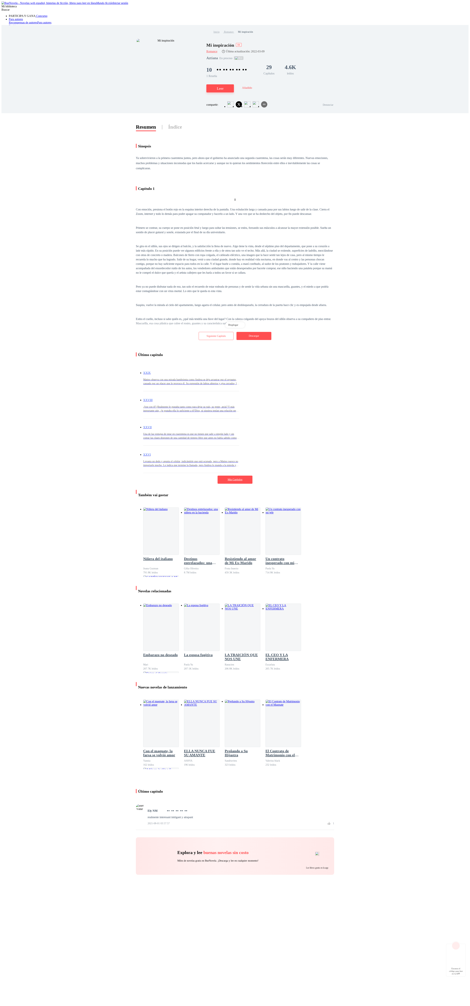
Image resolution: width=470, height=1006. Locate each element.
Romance (228, 32)
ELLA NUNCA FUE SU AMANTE (199, 753)
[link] (217, 32)
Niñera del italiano (158, 559)
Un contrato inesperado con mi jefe (279, 561)
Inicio (217, 32)
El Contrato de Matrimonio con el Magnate (280, 753)
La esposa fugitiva (198, 655)
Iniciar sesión (120, 3)
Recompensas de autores (23, 22)
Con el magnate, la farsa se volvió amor (159, 753)
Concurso (41, 15)
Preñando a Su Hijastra (236, 753)
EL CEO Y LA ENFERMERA (277, 657)
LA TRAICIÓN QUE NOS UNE (241, 657)
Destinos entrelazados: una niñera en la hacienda (201, 561)
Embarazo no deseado (160, 655)
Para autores (16, 19)
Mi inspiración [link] (245, 32)
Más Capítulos (235, 479)
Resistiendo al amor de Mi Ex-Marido (240, 561)
